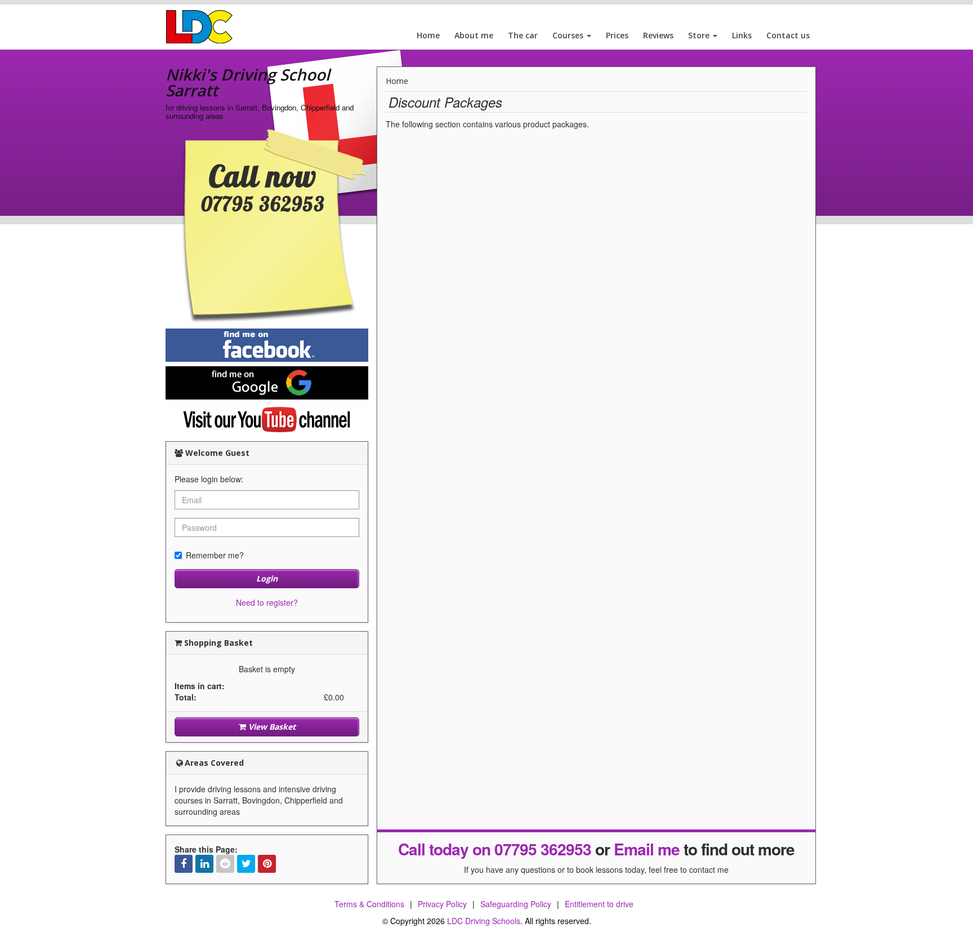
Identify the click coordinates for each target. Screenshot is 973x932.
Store (700, 35)
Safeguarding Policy (515, 903)
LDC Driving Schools (483, 920)
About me (473, 35)
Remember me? (215, 555)
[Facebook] (184, 864)
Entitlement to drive (599, 903)
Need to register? (267, 602)
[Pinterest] (267, 864)
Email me (647, 848)
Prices (617, 35)
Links (742, 35)
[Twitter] (246, 864)
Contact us (788, 35)
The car (523, 35)
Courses (569, 35)
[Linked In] (204, 864)
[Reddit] (225, 864)
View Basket (271, 726)
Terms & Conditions (369, 903)
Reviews (658, 35)
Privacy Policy (442, 903)
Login (267, 578)
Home (428, 35)
